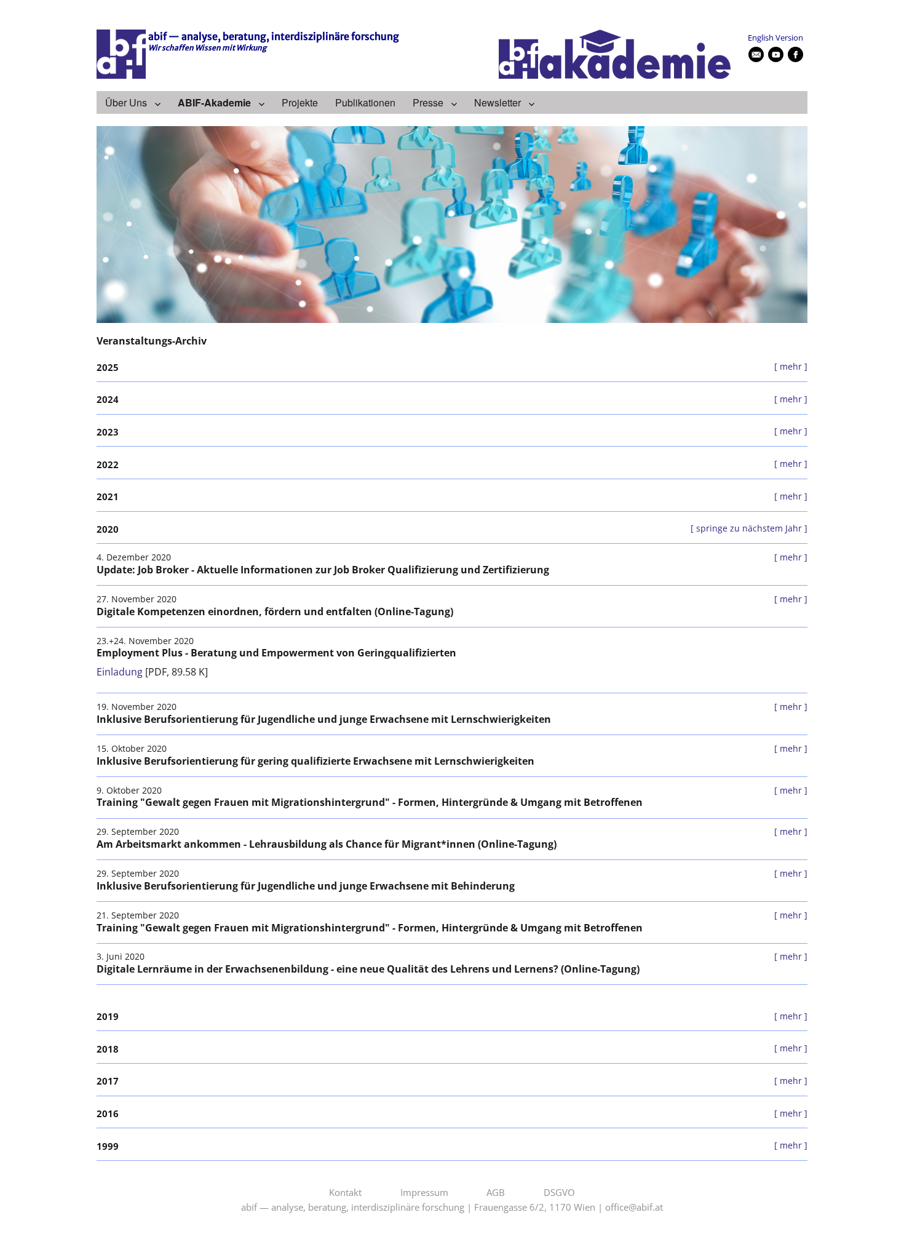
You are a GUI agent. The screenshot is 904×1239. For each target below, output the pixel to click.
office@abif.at (634, 1207)
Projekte (300, 102)
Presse (428, 102)
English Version (775, 37)
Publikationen (365, 102)
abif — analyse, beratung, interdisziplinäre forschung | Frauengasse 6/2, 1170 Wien (418, 1207)
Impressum (424, 1192)
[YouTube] (776, 55)
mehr (791, 366)
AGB (495, 1192)
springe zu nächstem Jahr (749, 528)
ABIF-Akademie (214, 102)
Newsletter (497, 102)
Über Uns (126, 102)
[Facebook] (796, 55)
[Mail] (756, 55)
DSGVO (559, 1192)
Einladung (120, 672)
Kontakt (345, 1192)
